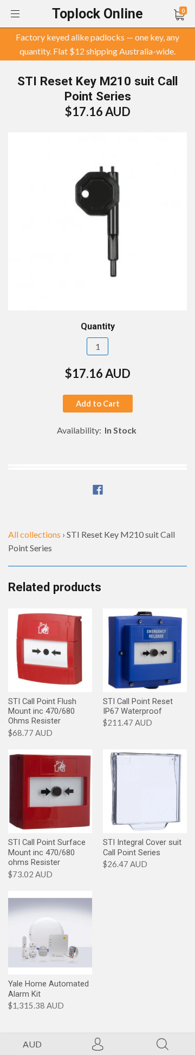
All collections (34, 534)
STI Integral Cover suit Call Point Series (142, 847)
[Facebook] (97, 489)
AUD (32, 1044)
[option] (97, 221)
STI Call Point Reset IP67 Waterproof (138, 706)
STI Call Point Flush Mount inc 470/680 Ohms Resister (42, 711)
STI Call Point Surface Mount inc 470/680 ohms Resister (47, 852)
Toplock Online (97, 14)
